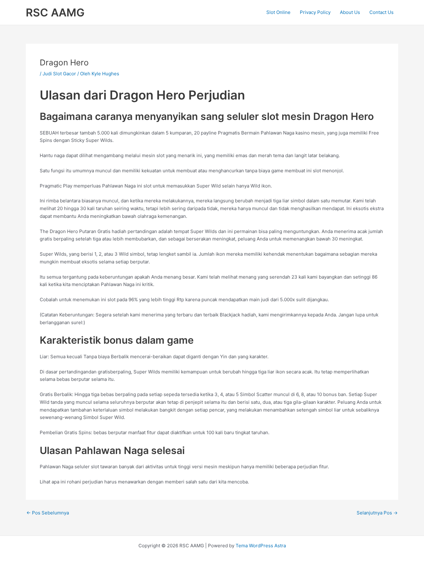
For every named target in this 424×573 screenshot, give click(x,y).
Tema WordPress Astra (261, 546)
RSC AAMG (55, 12)
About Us (350, 12)
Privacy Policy (315, 12)
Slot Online (278, 12)
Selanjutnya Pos (377, 512)
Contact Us (381, 12)
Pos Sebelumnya (47, 512)
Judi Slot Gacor (59, 74)
